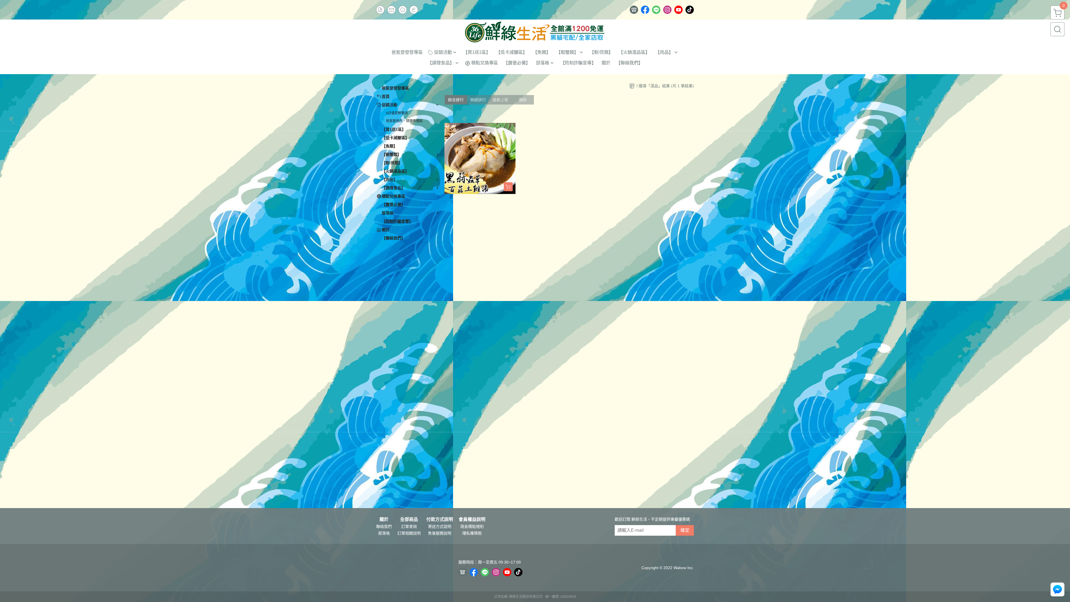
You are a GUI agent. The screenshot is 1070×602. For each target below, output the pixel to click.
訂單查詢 (409, 526)
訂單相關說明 (409, 533)
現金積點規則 (472, 526)
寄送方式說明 (439, 526)
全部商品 (409, 519)
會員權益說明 (472, 519)
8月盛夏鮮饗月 (397, 113)
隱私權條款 (472, 533)
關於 (384, 519)
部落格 (384, 533)
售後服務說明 (439, 533)
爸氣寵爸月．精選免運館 (404, 121)
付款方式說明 (439, 519)
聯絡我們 (384, 526)
